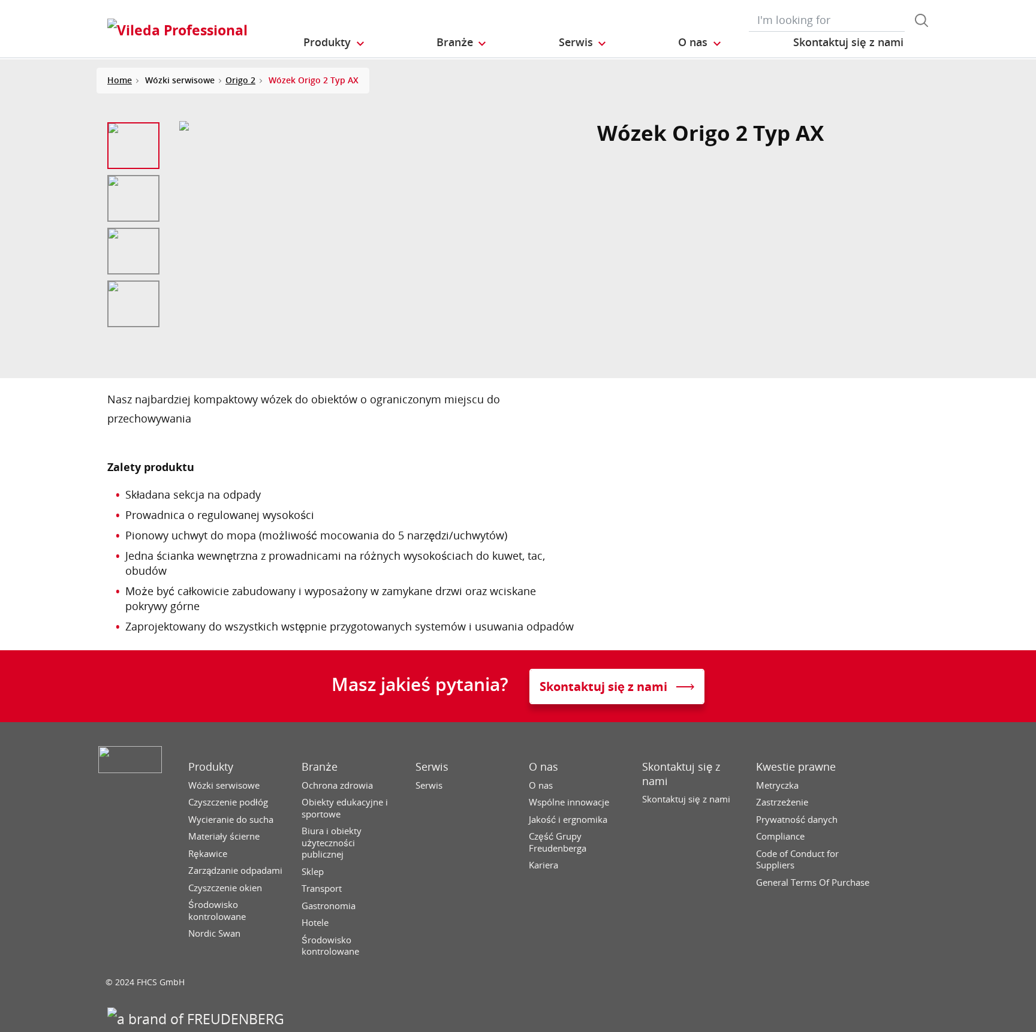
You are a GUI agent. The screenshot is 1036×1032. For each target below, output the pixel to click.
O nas (543, 767)
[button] (334, 43)
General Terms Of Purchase (812, 882)
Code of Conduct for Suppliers (797, 859)
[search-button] (921, 20)
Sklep (313, 871)
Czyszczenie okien (225, 888)
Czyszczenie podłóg (228, 802)
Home (119, 80)
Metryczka (777, 785)
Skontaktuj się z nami (681, 773)
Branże (320, 767)
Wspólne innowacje (569, 802)
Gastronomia (329, 906)
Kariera (543, 865)
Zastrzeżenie (782, 802)
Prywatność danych (797, 819)
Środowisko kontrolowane (217, 910)
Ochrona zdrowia (337, 785)
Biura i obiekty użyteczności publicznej (332, 842)
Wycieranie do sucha (230, 819)
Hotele (315, 922)
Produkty (210, 767)
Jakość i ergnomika (568, 819)
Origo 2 (240, 80)
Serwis (431, 767)
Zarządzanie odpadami (235, 870)
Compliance (780, 836)
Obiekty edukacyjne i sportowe (345, 808)
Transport (322, 888)
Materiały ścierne (224, 836)
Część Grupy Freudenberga (557, 842)
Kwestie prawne (796, 767)
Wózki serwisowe (224, 785)
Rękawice (207, 853)
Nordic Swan (214, 933)
